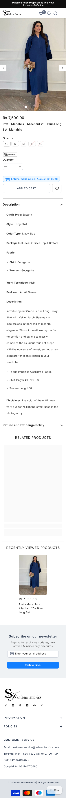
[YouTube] (34, 705)
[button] (3, 68)
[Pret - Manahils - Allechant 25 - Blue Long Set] (33, 575)
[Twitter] (41, 705)
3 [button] (35, 107)
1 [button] (26, 107)
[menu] (62, 13)
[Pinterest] (20, 705)
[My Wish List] (49, 13)
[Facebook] (6, 705)
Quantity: (8, 159)
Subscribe (33, 665)
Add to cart (26, 188)
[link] (33, 526)
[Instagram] (13, 705)
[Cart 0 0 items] (41, 14)
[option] (33, 64)
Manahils (15, 129)
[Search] (55, 13)
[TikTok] (27, 705)
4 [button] (40, 107)
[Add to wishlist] (56, 188)
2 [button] (31, 107)
